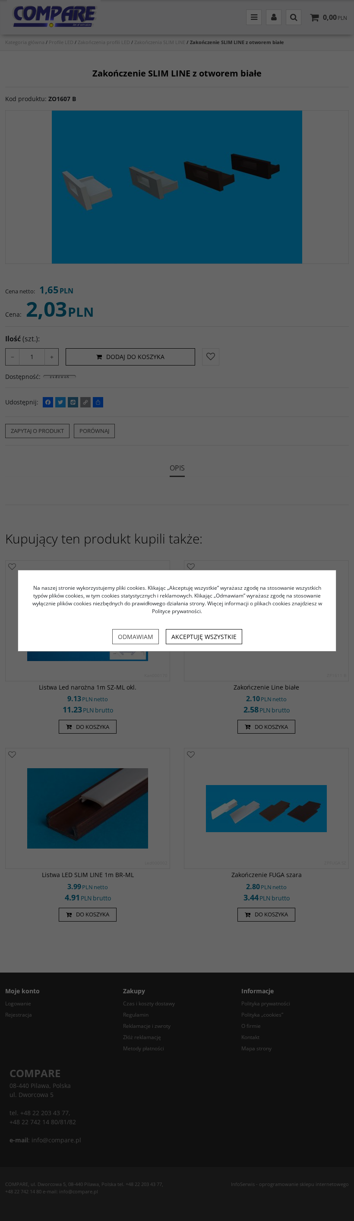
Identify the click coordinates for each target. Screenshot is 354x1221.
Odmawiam (135, 637)
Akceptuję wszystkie (204, 637)
